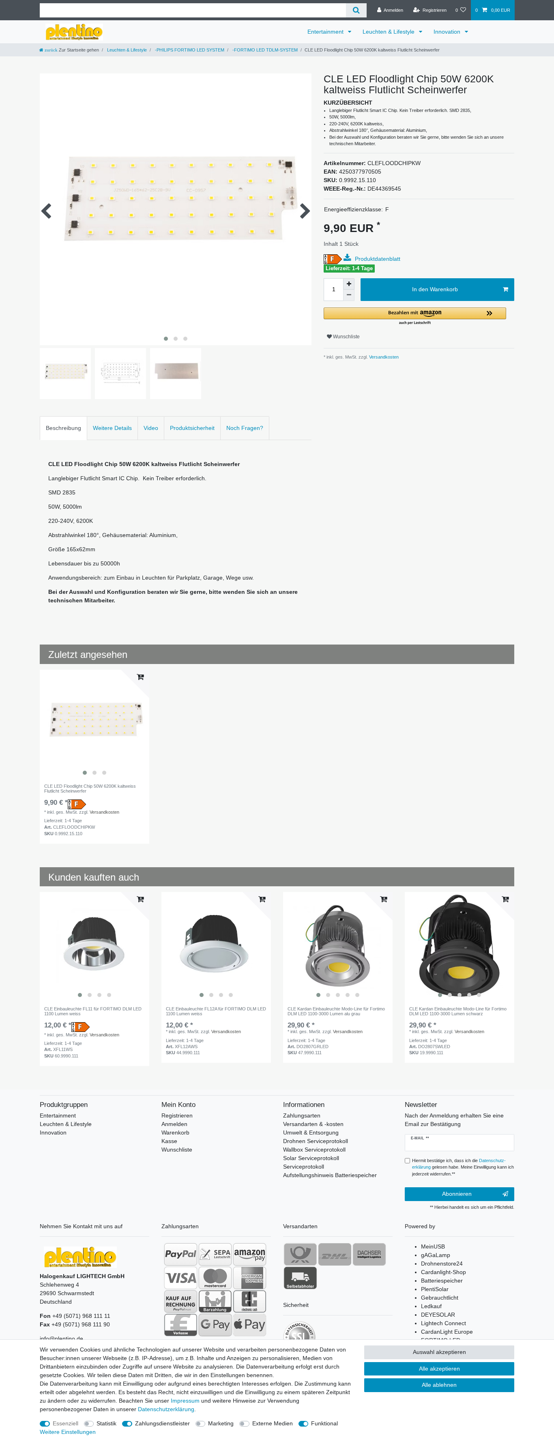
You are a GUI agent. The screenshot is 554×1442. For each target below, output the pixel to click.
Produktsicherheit (192, 428)
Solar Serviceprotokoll (311, 1158)
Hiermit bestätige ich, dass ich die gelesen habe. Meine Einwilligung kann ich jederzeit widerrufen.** (463, 1167)
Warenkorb (175, 1132)
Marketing (221, 1423)
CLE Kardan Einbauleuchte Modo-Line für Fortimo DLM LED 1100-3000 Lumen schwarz (458, 1011)
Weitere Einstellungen (68, 1432)
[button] (415, 316)
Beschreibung (63, 428)
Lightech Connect (443, 1323)
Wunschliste (346, 337)
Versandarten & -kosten (313, 1124)
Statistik (106, 1423)
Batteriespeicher (442, 1280)
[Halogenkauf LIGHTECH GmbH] (80, 1256)
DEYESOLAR (438, 1314)
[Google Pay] (215, 1325)
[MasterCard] (215, 1277)
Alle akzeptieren (439, 1368)
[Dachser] (369, 1254)
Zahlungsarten (301, 1115)
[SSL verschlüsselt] (299, 1337)
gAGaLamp (435, 1255)
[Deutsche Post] (300, 1254)
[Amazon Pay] (249, 1254)
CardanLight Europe (447, 1331)
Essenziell (65, 1423)
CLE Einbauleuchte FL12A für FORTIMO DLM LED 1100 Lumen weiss (216, 1011)
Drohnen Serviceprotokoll (315, 1141)
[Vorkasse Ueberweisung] (180, 1325)
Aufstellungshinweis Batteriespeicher (330, 1175)
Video (151, 428)
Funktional (324, 1423)
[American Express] (249, 1277)
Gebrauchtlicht (439, 1297)
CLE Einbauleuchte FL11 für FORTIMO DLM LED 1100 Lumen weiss (93, 1011)
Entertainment (326, 31)
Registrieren (177, 1115)
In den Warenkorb (435, 289)
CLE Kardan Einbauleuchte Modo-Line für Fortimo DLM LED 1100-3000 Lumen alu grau (336, 1011)
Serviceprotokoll (303, 1166)
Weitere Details (112, 428)
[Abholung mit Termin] (300, 1277)
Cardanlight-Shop (443, 1272)
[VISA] (180, 1277)
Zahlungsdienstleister (162, 1423)
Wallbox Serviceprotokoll (314, 1149)
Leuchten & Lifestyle (389, 31)
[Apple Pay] (249, 1325)
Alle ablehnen (439, 1385)
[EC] (249, 1301)
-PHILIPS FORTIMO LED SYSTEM (189, 49)
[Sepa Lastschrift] (215, 1254)
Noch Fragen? (244, 428)
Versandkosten (383, 357)
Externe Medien (272, 1423)
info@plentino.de (61, 1338)
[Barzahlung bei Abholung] (215, 1301)
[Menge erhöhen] (348, 284)
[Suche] (356, 10)
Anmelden (174, 1124)
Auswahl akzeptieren (439, 1352)
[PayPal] (180, 1254)
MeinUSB (433, 1246)
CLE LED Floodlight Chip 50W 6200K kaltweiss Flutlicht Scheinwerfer (90, 788)
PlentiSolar (435, 1289)
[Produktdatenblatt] (348, 258)
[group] (94, 724)
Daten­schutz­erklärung (166, 1409)
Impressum (185, 1400)
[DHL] (335, 1254)
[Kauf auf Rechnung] (180, 1301)
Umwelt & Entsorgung (311, 1132)
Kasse (169, 1141)
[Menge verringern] (348, 295)
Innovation (448, 31)
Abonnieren (457, 1194)
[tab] (63, 428)
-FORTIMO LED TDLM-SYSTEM (264, 49)
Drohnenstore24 (442, 1263)
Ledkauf (431, 1306)
